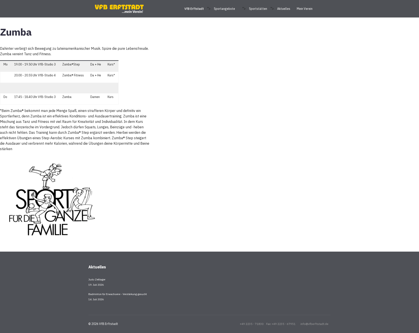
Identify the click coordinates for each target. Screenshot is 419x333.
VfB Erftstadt (194, 9)
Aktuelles (283, 9)
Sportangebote (224, 9)
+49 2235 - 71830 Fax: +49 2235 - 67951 (267, 324)
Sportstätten (258, 9)
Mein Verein (305, 9)
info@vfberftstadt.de (314, 324)
